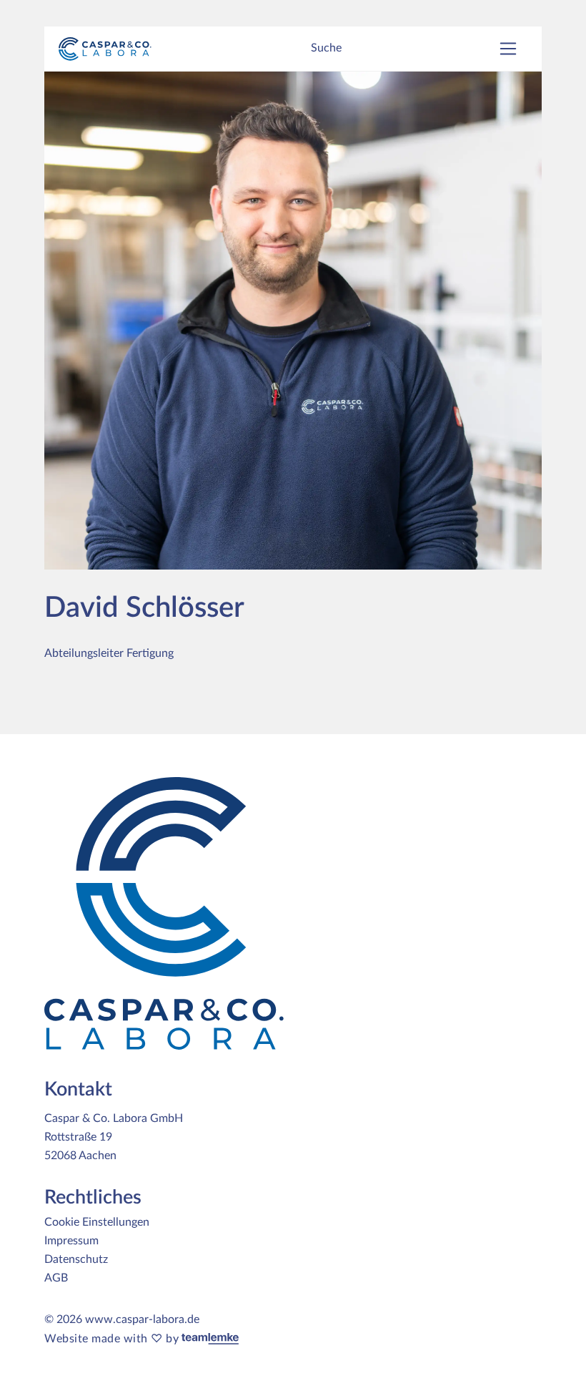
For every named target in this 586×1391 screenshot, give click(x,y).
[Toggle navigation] (508, 48)
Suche (326, 48)
